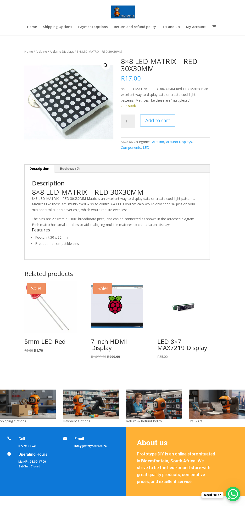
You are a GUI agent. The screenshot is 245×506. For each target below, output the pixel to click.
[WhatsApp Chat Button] (233, 494)
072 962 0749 (27, 446)
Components (131, 147)
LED (146, 147)
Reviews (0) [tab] (70, 168)
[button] (105, 65)
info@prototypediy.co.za (90, 446)
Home (32, 27)
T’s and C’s (171, 27)
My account (196, 27)
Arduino (41, 51)
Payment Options (93, 27)
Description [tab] (39, 168)
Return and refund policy (135, 27)
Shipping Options (57, 27)
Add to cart (157, 120)
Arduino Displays (62, 51)
